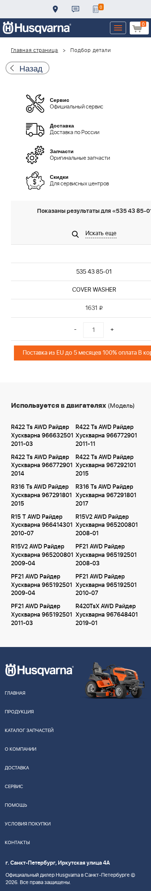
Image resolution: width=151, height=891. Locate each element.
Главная (15, 693)
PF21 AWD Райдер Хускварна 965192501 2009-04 (41, 585)
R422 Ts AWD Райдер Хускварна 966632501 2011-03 (42, 435)
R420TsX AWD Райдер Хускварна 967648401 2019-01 (107, 615)
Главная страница (34, 50)
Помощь (16, 805)
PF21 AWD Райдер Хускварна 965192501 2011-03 (41, 615)
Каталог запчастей (29, 730)
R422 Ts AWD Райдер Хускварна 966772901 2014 (42, 465)
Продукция (19, 712)
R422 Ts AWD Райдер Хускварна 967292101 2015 (106, 465)
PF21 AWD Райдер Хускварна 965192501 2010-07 (106, 585)
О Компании (20, 749)
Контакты (75, 9)
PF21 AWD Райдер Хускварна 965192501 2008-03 (106, 555)
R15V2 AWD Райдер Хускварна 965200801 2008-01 (107, 525)
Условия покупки (28, 824)
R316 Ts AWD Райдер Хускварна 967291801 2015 (41, 495)
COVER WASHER (94, 289)
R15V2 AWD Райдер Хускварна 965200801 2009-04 (42, 555)
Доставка (55, 9)
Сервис (14, 786)
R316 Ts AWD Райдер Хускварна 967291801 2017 (106, 495)
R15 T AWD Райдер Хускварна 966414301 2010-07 (42, 525)
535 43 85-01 (94, 271)
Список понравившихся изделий (95, 9)
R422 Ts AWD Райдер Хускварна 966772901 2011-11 (106, 435)
